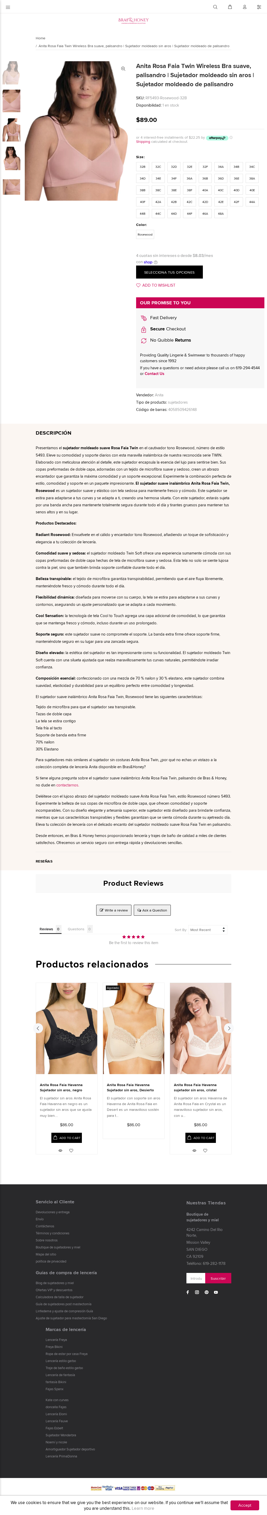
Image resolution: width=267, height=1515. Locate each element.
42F (236, 202)
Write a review (116, 910)
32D (174, 166)
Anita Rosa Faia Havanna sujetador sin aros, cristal (195, 1087)
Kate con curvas (57, 1399)
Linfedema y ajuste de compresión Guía (64, 1311)
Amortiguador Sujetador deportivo (70, 1449)
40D (236, 190)
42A (158, 202)
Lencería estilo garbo (61, 1360)
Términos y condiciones (52, 1233)
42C (189, 202)
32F (205, 166)
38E (174, 190)
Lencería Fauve (57, 1421)
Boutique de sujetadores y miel (58, 1247)
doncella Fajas (56, 1407)
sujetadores (178, 402)
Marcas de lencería (66, 1329)
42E (221, 202)
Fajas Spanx (54, 1389)
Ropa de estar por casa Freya (67, 1353)
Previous (38, 1028)
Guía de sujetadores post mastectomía (64, 1304)
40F (142, 202)
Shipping (143, 141)
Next (229, 1028)
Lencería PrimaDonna (61, 1456)
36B (205, 178)
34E (158, 178)
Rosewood (145, 234)
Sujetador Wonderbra (61, 1435)
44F (189, 213)
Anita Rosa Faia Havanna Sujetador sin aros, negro (61, 1087)
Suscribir (218, 1278)
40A (205, 190)
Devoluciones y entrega (53, 1212)
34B (236, 166)
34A (221, 166)
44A (252, 202)
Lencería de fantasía (60, 1374)
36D (221, 178)
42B (174, 202)
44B (142, 213)
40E (252, 190)
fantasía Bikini (56, 1381)
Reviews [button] (46, 929)
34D (142, 178)
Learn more (143, 1508)
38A (252, 178)
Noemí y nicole (56, 1442)
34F (174, 178)
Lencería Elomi (56, 1414)
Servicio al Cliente (55, 1201)
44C (158, 213)
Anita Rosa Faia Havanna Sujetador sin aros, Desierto (130, 1087)
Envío (40, 1219)
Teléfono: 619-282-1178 (206, 1263)
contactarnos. (67, 785)
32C (158, 166)
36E (236, 178)
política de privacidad (51, 1261)
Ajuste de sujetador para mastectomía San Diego (71, 1318)
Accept (244, 1505)
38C (158, 190)
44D (174, 213)
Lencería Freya (56, 1339)
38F (189, 190)
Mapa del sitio (46, 1254)
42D (205, 202)
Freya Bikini (54, 1346)
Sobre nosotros (47, 1240)
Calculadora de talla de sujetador (59, 1297)
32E (189, 166)
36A (189, 178)
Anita (159, 395)
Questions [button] (76, 929)
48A (221, 213)
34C (252, 166)
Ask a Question (154, 910)
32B (142, 166)
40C (221, 190)
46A (205, 213)
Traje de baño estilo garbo (64, 1367)
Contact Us (154, 374)
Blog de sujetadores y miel (55, 1282)
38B (142, 190)
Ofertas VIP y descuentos (54, 1290)
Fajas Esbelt (54, 1428)
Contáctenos (45, 1226)
